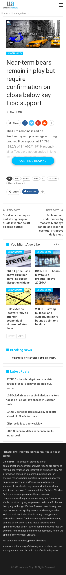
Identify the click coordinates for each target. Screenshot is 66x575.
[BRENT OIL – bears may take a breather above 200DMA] (47, 258)
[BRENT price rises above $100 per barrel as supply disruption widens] (18, 258)
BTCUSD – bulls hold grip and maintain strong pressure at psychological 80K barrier (29, 384)
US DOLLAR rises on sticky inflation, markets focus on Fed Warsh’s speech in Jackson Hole (32, 400)
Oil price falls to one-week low (24, 423)
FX (43, 178)
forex (36, 178)
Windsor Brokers (15, 183)
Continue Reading (33, 160)
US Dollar (53, 178)
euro (17, 178)
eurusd (26, 178)
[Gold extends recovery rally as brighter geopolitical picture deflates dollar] (18, 296)
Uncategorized (15, 53)
